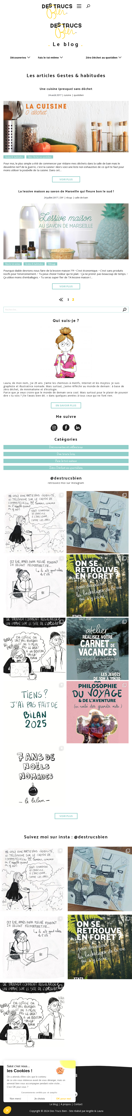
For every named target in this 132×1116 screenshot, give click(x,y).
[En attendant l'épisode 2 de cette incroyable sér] (98, 522)
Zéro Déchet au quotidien (40, 157)
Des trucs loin (66, 454)
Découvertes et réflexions (66, 447)
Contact (78, 1104)
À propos (66, 1104)
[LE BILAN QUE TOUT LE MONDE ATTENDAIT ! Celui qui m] (34, 712)
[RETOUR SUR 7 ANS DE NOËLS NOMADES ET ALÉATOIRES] (34, 775)
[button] (7, 1110)
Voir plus (66, 179)
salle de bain (81, 197)
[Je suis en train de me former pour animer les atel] (98, 585)
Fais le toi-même (12, 264)
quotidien (79, 95)
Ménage (52, 264)
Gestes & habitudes (14, 157)
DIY (61, 197)
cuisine (67, 95)
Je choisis (39, 1098)
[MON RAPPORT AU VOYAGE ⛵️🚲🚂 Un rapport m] (98, 712)
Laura (100, 1111)
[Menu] (79, 6)
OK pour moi (63, 1098)
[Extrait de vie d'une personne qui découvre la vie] (34, 649)
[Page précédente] (61, 299)
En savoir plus (66, 405)
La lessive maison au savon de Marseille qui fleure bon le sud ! (66, 191)
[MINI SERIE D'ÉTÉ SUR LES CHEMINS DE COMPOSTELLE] (34, 522)
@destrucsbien (66, 478)
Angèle (90, 1111)
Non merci (15, 1098)
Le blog (54, 1104)
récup (69, 197)
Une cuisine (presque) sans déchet (66, 88)
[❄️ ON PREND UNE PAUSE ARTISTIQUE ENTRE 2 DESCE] (98, 649)
